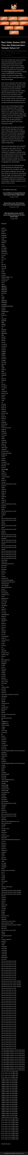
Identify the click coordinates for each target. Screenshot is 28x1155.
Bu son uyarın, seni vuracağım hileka (9, 1071)
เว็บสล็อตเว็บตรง (4, 311)
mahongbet (4, 248)
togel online (4, 442)
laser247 (3, 700)
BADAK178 (3, 315)
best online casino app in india (8, 714)
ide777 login (4, 602)
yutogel (3, 665)
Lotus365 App (4, 745)
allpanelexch (4, 709)
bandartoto (4, 741)
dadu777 (3, 326)
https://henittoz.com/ (6, 823)
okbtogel (3, 674)
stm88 (2, 607)
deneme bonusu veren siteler (8, 870)
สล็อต (2, 257)
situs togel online (5, 792)
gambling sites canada (6, 718)
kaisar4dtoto (4, 799)
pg (2, 734)
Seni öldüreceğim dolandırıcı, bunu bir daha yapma (13, 750)
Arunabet (3, 908)
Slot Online (3, 959)
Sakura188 (3, 859)
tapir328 (3, 514)
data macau (4, 926)
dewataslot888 (4, 781)
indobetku (3, 778)
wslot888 (3, 783)
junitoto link (4, 562)
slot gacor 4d (4, 280)
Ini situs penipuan (5, 476)
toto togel (3, 863)
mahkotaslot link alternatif (7, 563)
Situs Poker (4, 683)
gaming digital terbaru (6, 587)
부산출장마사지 (4, 723)
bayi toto (3, 264)
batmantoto (4, 832)
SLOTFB (3, 705)
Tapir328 (3, 309)
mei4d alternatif (5, 583)
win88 (2, 868)
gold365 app (4, 455)
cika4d (2, 861)
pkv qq (3, 667)
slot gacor (3, 273)
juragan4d (3, 411)
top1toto (3, 676)
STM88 (3, 471)
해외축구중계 (4, 957)
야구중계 (3, 743)
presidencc (3, 747)
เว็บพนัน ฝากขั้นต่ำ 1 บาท (6, 277)
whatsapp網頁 (4, 469)
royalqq (3, 727)
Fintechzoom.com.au (6, 427)
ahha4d (3, 712)
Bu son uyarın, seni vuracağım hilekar (10, 1119)
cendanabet (4, 946)
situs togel (3, 446)
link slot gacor (4, 253)
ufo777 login (4, 730)
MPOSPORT (4, 798)
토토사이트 (3, 917)
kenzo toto (11, 71)
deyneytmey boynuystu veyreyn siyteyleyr (11, 890)
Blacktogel (3, 569)
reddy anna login (5, 725)
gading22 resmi (4, 598)
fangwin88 (3, 235)
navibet (3, 456)
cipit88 (2, 231)
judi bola (3, 384)
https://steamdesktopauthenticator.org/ (10, 839)
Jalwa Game (4, 661)
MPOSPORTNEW (5, 774)
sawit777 (3, 901)
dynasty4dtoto (4, 801)
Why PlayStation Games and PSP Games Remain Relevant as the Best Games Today (14, 214)
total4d (3, 729)
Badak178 (3, 407)
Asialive (3, 914)
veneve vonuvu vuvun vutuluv (8, 921)
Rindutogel (3, 776)
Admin (5, 53)
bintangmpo (4, 696)
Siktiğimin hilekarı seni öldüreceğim (9, 1079)
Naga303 (3, 670)
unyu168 (3, 834)
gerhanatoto (4, 565)
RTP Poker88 (4, 881)
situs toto (3, 259)
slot (2, 262)
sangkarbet (4, 241)
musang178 (4, 344)
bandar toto (4, 591)
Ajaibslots (3, 906)
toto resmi (3, 567)
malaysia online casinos (6, 886)
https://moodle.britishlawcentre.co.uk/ (10, 821)
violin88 (3, 934)
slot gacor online (5, 915)
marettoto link (4, 578)
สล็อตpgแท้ (3, 286)
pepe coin (3, 573)
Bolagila (3, 912)
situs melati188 (4, 585)
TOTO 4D (3, 611)
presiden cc (4, 738)
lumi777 (3, 856)
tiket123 (3, 736)
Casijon (3, 284)
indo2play (3, 772)
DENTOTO (3, 810)
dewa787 (3, 337)
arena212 (3, 395)
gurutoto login (4, 413)
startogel (3, 796)
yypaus (3, 769)
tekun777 (3, 895)
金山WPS (3, 460)
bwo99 (3, 629)
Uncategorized (8, 55)
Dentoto (3, 808)
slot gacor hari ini (5, 279)
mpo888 (3, 807)
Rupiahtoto (4, 794)
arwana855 (3, 304)
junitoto (3, 589)
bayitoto (3, 228)
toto (2, 260)
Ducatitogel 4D (4, 593)
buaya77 (3, 571)
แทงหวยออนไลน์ (5, 614)
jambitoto (3, 846)
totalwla (3, 765)
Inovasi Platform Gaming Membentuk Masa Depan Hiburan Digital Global (14, 194)
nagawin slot (4, 850)
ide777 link (3, 362)
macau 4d (3, 603)
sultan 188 (3, 268)
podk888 (3, 360)
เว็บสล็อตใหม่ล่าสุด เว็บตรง (7, 306)
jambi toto (3, 843)
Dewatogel (3, 919)
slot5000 (3, 943)
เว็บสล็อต (3, 246)
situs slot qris (4, 680)
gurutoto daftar (5, 451)
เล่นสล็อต (3, 351)
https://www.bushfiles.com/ (7, 779)
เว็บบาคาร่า (3, 358)
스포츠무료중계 (4, 636)
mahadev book (4, 707)
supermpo (3, 690)
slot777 (3, 282)
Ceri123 (3, 415)
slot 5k (2, 596)
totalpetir (3, 767)
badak (2, 498)
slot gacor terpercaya (6, 939)
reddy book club (5, 703)
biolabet (3, 672)
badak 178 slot (4, 393)
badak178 (3, 233)
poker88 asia (4, 605)
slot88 (2, 239)
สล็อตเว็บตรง (4, 251)
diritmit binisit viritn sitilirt (7, 923)
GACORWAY (4, 433)
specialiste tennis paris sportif (8, 582)
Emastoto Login (5, 654)
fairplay (3, 710)
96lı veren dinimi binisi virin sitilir (8, 484)
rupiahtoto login (5, 687)
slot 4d (3, 270)
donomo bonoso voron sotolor (8, 930)
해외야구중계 (4, 560)
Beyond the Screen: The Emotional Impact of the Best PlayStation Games (14, 204)
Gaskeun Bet (4, 905)
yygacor (3, 758)
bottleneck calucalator (6, 453)
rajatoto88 (3, 651)
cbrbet (2, 770)
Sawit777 (3, 910)
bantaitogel (4, 230)
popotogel (3, 250)
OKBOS (3, 854)
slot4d (2, 244)
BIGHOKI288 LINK (5, 660)
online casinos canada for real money (10, 694)
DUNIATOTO (4, 756)
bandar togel (4, 424)
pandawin (3, 689)
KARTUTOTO (4, 754)
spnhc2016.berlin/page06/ (7, 580)
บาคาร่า (3, 622)
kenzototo (3, 669)
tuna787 (3, 342)
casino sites (4, 748)
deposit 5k (3, 293)
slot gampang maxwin (6, 935)
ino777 (3, 574)
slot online (3, 888)
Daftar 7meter (4, 681)
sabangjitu (3, 865)
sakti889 (3, 701)
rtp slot (3, 879)
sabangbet (3, 866)
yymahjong (4, 732)
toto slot (3, 255)
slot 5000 (3, 632)
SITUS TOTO (4, 600)
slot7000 (3, 716)
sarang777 (3, 739)
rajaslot (3, 932)
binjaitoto (3, 678)
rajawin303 (3, 805)
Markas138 (3, 837)
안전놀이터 (3, 663)
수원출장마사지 (4, 721)
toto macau (4, 388)
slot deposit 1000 (5, 464)
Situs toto (3, 627)
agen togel (3, 819)
